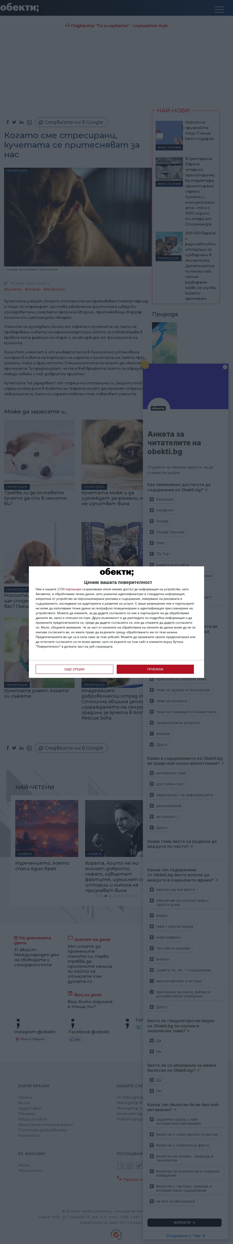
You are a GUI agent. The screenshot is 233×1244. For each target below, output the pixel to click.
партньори (73, 589)
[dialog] (116, 622)
